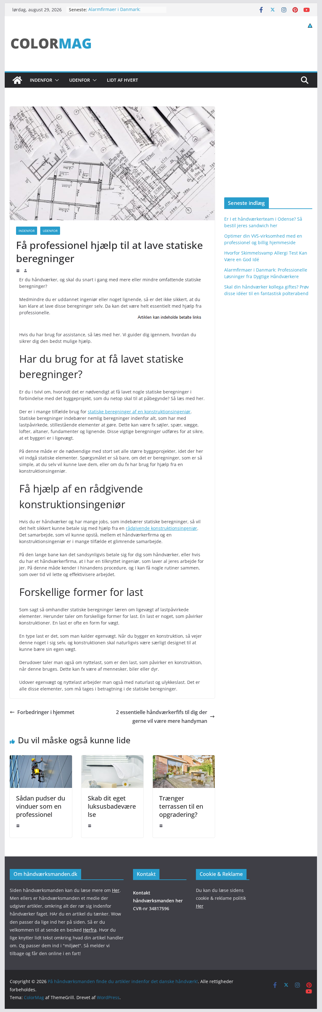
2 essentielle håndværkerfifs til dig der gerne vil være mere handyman (161, 717)
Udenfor (79, 80)
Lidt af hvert (122, 80)
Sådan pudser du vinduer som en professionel (40, 806)
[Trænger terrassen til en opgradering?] (184, 759)
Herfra (90, 929)
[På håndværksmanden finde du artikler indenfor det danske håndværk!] (17, 80)
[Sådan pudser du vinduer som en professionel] (41, 759)
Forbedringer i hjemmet (45, 712)
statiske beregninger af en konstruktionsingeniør (139, 412)
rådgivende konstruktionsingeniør (161, 528)
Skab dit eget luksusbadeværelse (112, 806)
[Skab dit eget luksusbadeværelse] (112, 759)
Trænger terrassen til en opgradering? (181, 806)
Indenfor (41, 80)
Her (115, 890)
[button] (55, 80)
